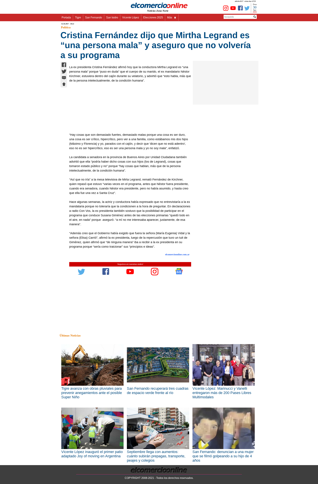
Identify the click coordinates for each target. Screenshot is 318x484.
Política (66, 27)
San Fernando (93, 17)
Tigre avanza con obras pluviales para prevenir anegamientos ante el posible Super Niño (91, 392)
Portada (66, 17)
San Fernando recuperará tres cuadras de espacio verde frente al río (157, 390)
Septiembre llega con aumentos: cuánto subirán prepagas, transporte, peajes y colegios (156, 456)
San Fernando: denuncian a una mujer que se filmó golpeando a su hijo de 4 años (223, 456)
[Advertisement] (128, 108)
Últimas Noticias (70, 335)
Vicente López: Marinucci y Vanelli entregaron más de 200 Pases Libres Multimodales (221, 392)
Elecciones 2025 (153, 17)
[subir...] (63, 84)
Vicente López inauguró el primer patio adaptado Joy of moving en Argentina (92, 454)
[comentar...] (63, 78)
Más (169, 17)
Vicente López (130, 17)
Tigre (78, 17)
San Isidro (112, 17)
